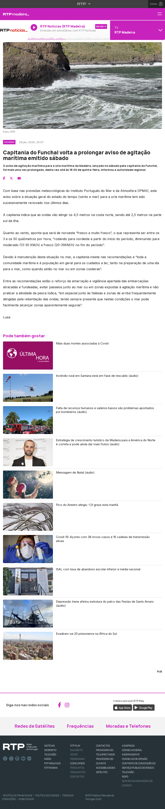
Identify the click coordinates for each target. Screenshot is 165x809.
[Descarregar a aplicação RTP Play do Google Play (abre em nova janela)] (144, 707)
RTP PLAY (75, 745)
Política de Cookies (47, 795)
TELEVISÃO (50, 754)
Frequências (80, 726)
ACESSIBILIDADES (105, 767)
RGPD (125, 776)
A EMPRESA (128, 745)
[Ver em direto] (14, 30)
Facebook (5, 758)
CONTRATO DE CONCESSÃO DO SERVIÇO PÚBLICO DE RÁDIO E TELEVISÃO (139, 768)
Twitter (11, 758)
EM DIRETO (76, 750)
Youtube (23, 758)
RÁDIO (47, 759)
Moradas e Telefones (128, 726)
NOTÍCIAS (49, 745)
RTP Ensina (51, 767)
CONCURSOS (77, 763)
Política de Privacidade (17, 795)
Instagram (17, 758)
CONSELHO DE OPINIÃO (134, 759)
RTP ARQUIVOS (52, 763)
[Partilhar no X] (11, 178)
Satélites (101, 772)
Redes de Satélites (34, 726)
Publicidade (26, 799)
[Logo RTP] (20, 747)
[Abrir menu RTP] (82, 4)
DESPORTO (50, 750)
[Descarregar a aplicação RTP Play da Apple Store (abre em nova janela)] (122, 707)
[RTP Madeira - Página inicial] (14, 14)
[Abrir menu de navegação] (161, 14)
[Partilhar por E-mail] (19, 178)
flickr (29, 758)
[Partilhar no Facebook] (4, 178)
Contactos (77, 776)
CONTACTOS (103, 745)
